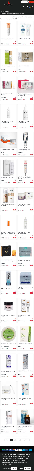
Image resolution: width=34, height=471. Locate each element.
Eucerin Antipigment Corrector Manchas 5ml (7, 427)
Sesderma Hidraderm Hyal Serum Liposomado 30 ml (25, 427)
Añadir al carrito (9, 47)
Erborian (3, 41)
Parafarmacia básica (5, 318)
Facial (25, 16)
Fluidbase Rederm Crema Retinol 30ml (8, 150)
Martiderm (3, 97)
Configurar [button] (27, 468)
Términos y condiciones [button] (7, 464)
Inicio (13, 16)
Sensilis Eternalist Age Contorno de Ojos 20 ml (8, 399)
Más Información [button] (7, 468)
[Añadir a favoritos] (15, 42)
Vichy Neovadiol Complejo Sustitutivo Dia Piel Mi (23, 67)
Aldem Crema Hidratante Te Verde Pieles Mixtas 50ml (25, 344)
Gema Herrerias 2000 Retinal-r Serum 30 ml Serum (7, 122)
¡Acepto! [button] (14, 468)
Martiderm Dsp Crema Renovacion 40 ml (25, 316)
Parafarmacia (19, 16)
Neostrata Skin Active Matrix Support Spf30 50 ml (23, 150)
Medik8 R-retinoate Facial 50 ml (7, 177)
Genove (2, 152)
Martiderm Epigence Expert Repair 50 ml (8, 316)
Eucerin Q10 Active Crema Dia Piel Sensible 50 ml (25, 205)
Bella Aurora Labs (5, 346)
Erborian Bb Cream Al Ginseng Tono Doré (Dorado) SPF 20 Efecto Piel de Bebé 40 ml (25, 178)
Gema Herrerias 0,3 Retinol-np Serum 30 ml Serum (24, 233)
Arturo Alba (3, 235)
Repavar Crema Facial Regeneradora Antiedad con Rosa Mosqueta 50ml (25, 94)
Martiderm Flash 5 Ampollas (24, 260)
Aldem (19, 346)
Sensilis (3, 402)
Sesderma (3, 69)
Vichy (19, 69)
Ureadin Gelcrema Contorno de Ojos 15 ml (24, 399)
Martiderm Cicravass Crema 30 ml (8, 371)
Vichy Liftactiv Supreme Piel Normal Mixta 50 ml (25, 288)
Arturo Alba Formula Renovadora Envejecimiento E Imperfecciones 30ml (8, 233)
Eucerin (2, 208)
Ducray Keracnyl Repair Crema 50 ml (25, 39)
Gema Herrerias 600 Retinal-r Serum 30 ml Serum (24, 122)
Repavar (20, 97)
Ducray (19, 41)
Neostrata (20, 152)
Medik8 (2, 180)
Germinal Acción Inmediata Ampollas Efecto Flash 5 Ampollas (8, 260)
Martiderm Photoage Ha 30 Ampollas (6, 94)
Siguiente (26, 440)
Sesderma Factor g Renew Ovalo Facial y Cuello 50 (7, 67)
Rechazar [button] (20, 468)
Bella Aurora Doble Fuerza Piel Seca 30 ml (8, 344)
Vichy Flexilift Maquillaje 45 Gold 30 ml (25, 371)
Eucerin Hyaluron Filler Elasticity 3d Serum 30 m (8, 205)
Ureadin (20, 402)
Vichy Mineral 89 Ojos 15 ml (6, 288)
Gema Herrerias (4, 124)
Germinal (3, 263)
